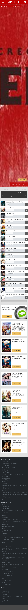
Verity (3, 535)
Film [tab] (7, 192)
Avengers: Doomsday (7, 571)
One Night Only (5, 471)
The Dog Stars (5, 472)
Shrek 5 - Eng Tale (6, 582)
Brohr (3, 528)
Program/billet (6, 189)
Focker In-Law (5, 561)
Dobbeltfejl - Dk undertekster (9, 489)
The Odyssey (5, 465)
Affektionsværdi (6, 478)
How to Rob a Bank (7, 550)
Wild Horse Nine (6, 562)
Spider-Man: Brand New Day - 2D (10, 467)
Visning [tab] (20, 192)
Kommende (15, 189)
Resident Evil (19, 184)
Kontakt (4, 602)
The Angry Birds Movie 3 (8, 575)
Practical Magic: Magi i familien (10, 519)
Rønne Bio (11, 2)
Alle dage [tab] (13, 196)
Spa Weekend (5, 483)
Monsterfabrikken (6, 530)
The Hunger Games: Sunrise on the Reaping (13, 557)
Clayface (4, 544)
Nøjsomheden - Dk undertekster (10, 463)
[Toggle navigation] (25, 2)
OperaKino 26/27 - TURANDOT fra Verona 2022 (14, 492)
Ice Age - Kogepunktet (8, 577)
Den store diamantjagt (7, 541)
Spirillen (4, 469)
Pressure (4, 481)
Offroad (4, 491)
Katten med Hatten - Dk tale (9, 568)
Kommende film (6, 593)
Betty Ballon (5, 533)
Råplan (3, 542)
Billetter (17, 333)
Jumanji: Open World (7, 573)
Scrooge (4, 551)
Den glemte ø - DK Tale (8, 539)
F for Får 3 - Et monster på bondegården (12, 537)
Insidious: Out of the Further (9, 462)
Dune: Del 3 (5, 570)
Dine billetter (5, 600)
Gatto (3, 579)
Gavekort (23, 189)
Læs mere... (7, 316)
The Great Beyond (6, 584)
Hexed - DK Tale (6, 559)
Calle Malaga (5, 480)
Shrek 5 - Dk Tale (6, 580)
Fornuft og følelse (6, 546)
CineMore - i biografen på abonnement (12, 596)
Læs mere (22, 180)
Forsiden (4, 589)
